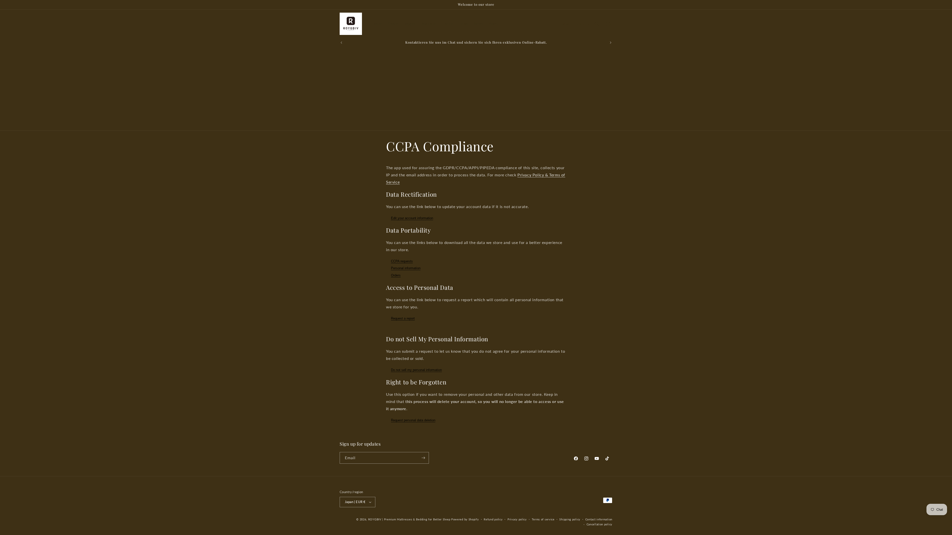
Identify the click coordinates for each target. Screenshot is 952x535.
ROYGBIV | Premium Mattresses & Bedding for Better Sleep (409, 519)
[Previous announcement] (341, 42)
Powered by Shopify (465, 519)
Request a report (403, 318)
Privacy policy (517, 519)
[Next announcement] (610, 42)
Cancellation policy (599, 524)
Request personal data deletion (413, 420)
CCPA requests (402, 261)
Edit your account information (412, 218)
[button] (597, 23)
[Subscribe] (423, 458)
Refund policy (493, 519)
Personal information (405, 268)
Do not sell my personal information (416, 370)
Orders (396, 275)
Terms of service (543, 519)
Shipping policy (569, 519)
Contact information (598, 519)
